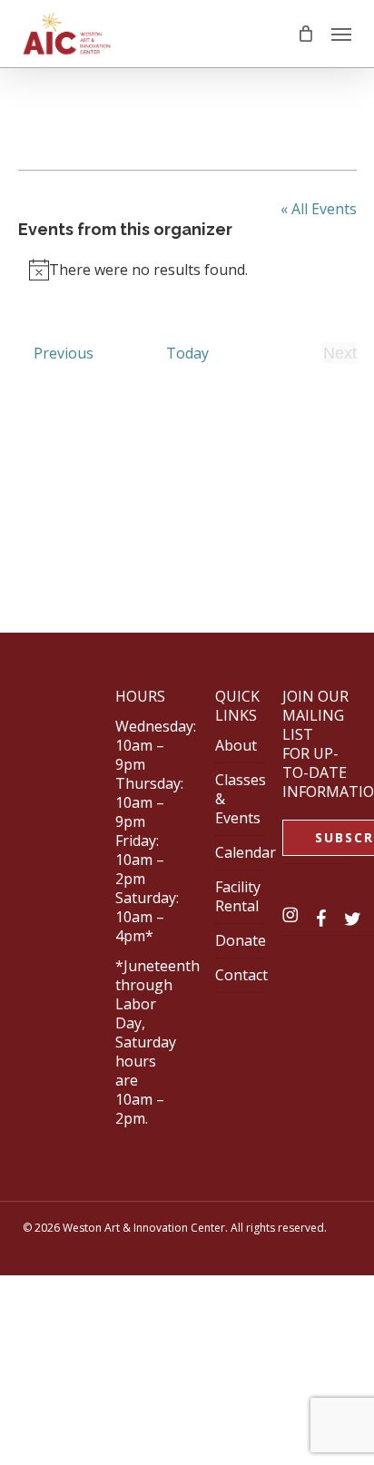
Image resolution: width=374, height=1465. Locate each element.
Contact (241, 975)
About (236, 745)
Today (187, 353)
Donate (240, 940)
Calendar (245, 852)
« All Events (318, 209)
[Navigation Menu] (341, 34)
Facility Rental (238, 896)
